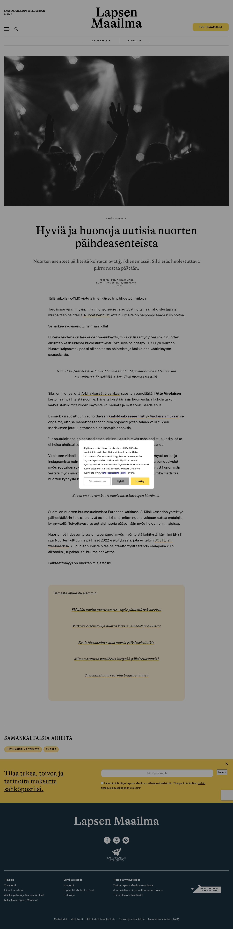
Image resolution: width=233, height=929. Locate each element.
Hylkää (120, 481)
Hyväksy (140, 481)
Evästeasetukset (97, 481)
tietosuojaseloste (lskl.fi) (113, 472)
